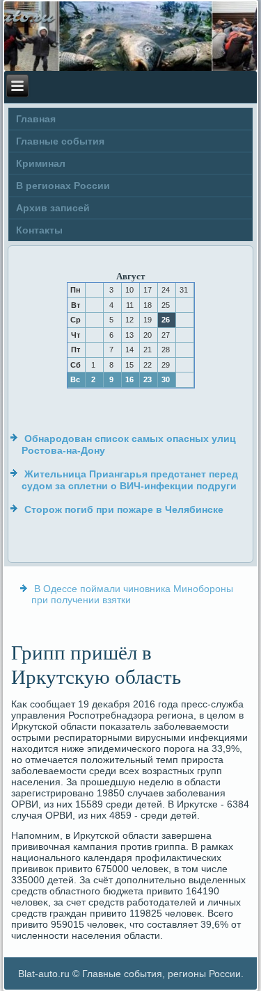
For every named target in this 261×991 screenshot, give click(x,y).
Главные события (60, 141)
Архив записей (53, 207)
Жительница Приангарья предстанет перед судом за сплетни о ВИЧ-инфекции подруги (130, 480)
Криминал (40, 163)
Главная (36, 118)
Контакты (39, 230)
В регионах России (63, 185)
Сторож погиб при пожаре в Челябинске (123, 509)
